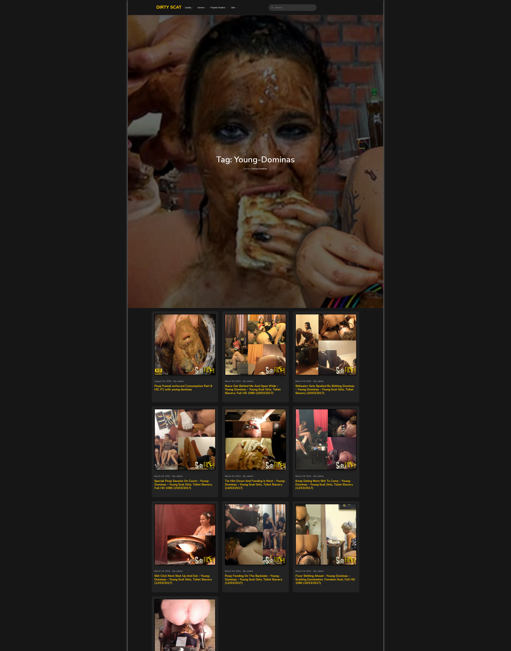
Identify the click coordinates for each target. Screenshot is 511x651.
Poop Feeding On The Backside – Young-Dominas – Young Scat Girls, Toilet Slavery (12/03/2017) (253, 579)
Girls (233, 7)
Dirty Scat (168, 7)
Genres (201, 7)
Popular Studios (217, 7)
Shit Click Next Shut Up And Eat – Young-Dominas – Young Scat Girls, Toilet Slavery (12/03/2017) (183, 579)
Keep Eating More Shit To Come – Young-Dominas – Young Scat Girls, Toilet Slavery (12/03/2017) (324, 484)
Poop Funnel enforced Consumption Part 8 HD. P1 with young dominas (183, 387)
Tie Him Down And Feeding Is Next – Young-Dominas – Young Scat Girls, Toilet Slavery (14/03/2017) (255, 484)
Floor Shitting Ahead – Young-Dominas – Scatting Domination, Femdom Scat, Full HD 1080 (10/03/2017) (325, 579)
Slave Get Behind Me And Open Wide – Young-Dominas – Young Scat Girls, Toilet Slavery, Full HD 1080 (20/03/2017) (253, 389)
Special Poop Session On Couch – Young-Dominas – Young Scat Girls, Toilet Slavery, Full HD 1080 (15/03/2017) (183, 484)
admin (180, 381)
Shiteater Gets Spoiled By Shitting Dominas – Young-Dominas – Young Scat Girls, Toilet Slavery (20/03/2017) (324, 389)
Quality (188, 7)
